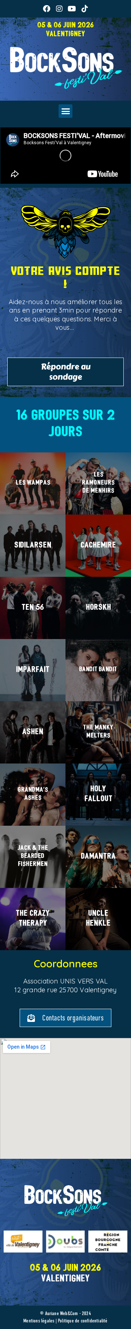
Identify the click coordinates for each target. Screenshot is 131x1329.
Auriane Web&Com (61, 1313)
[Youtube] (72, 9)
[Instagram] (59, 9)
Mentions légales (38, 1321)
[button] (65, 111)
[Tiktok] (85, 9)
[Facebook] (46, 9)
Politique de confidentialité (83, 1321)
